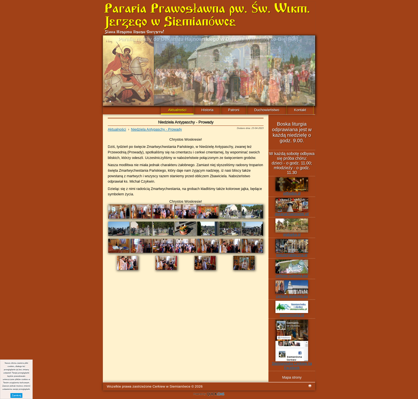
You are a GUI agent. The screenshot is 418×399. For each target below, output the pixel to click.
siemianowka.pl (292, 315)
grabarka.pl (292, 234)
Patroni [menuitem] (233, 110)
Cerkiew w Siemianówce (171, 386)
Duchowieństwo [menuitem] (266, 110)
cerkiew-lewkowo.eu (292, 296)
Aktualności (117, 129)
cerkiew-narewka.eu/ (292, 276)
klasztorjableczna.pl (291, 255)
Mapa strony (292, 377)
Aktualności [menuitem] (177, 110)
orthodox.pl (292, 193)
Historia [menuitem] (207, 110)
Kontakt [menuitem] (300, 110)
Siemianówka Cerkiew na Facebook (292, 365)
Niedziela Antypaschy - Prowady (156, 129)
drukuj (310, 385)
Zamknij (16, 395)
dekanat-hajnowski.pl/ (292, 214)
